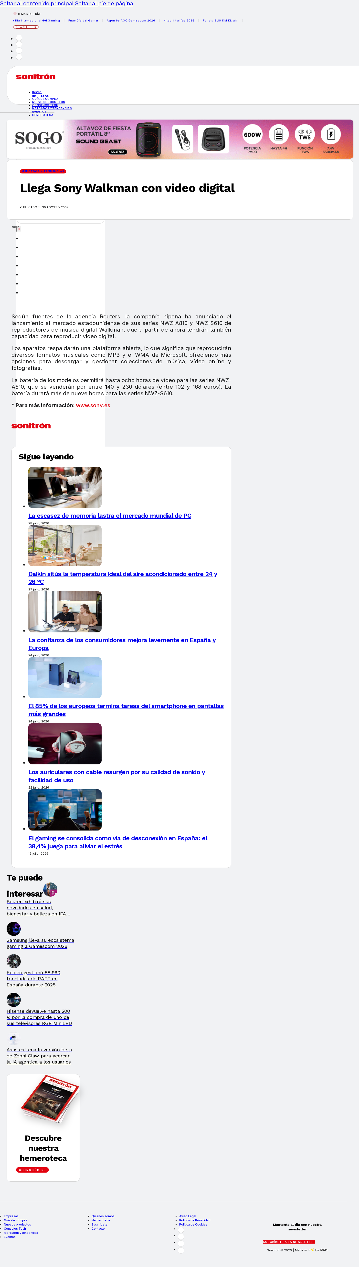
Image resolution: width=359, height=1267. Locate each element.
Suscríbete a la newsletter (289, 1242)
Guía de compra (45, 98)
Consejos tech (45, 105)
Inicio (37, 92)
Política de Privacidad (195, 1220)
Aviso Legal (187, 1216)
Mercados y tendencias (52, 108)
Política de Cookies (193, 1224)
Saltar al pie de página (104, 3)
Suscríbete (99, 1224)
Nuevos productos (48, 102)
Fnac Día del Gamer (66, 20)
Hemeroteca (42, 114)
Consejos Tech (15, 1228)
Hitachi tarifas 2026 (162, 20)
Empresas (40, 95)
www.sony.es (93, 405)
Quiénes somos (103, 1216)
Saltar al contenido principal (37, 3)
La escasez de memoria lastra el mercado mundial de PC (109, 515)
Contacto (98, 1228)
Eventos (39, 111)
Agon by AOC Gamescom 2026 (114, 20)
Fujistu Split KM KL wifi (204, 20)
